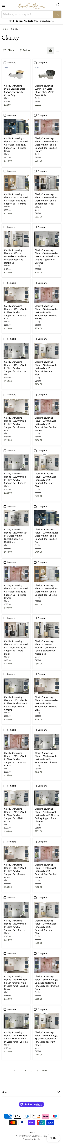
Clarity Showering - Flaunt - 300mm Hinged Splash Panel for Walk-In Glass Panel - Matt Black (46, 1039)
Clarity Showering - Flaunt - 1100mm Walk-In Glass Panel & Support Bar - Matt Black (46, 480)
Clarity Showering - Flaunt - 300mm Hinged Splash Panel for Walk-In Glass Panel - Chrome (16, 1037)
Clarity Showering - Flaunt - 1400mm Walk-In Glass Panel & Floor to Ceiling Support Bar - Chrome (47, 815)
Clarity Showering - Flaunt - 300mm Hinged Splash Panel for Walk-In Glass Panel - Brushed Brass (16, 983)
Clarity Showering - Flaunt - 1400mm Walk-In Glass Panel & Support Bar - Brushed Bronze (46, 871)
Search (31, 1132)
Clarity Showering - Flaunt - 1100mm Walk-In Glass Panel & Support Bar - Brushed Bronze (46, 424)
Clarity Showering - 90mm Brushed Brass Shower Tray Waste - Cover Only (14, 90)
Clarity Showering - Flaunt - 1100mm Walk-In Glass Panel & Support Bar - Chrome (15, 478)
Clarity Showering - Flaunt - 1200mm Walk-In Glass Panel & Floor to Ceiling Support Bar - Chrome (16, 703)
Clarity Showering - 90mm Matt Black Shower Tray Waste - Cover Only (45, 90)
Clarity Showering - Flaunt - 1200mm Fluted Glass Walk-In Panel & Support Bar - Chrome (46, 590)
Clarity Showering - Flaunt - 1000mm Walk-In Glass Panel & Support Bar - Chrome (15, 366)
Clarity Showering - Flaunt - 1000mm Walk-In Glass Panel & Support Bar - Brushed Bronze (46, 312)
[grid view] (50, 50)
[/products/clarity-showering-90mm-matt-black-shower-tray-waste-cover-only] (46, 75)
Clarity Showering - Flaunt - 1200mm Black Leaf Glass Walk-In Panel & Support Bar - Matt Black (15, 536)
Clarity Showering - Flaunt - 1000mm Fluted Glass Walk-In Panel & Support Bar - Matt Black (46, 201)
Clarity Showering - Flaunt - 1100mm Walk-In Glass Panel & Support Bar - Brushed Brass (15, 424)
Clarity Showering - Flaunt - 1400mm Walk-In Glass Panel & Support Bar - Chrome (15, 925)
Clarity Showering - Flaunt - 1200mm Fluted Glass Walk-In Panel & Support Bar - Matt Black (16, 648)
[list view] (57, 50)
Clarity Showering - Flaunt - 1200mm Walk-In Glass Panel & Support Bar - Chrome (46, 757)
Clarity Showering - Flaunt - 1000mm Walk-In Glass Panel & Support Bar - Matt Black (46, 368)
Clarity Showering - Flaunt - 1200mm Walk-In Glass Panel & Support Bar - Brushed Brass (46, 703)
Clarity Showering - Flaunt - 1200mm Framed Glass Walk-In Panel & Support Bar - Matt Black (45, 648)
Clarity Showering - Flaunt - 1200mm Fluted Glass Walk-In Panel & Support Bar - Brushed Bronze (16, 592)
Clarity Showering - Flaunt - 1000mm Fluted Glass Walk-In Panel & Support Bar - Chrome (16, 199)
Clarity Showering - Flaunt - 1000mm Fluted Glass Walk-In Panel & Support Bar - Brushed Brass (16, 145)
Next (44, 1070)
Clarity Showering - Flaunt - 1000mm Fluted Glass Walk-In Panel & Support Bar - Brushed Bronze (46, 145)
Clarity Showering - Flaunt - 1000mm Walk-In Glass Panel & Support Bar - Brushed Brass (15, 312)
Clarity (7, 98)
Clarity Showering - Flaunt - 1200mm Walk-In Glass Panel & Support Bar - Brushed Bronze (15, 759)
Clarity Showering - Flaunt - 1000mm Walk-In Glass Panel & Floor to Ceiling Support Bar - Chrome (47, 257)
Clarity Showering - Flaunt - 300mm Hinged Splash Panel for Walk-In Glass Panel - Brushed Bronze (47, 983)
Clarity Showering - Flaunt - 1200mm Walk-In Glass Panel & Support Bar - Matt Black (15, 815)
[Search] (57, 14)
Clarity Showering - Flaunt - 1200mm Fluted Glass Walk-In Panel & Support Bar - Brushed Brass (46, 536)
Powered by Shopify (31, 1139)
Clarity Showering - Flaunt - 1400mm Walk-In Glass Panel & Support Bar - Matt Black (46, 927)
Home (5, 29)
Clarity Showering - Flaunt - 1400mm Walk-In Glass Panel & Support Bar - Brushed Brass (15, 871)
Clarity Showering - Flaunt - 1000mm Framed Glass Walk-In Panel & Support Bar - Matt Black (15, 257)
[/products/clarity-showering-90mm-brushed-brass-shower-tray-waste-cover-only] (16, 75)
